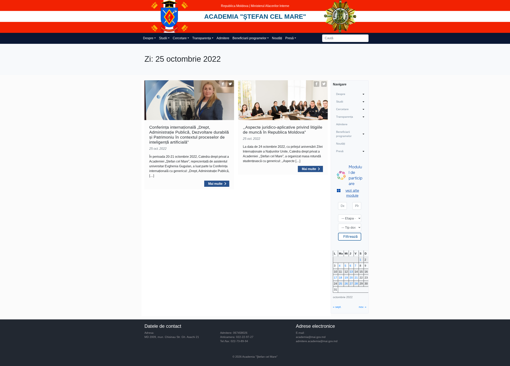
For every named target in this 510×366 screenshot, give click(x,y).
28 (356, 283)
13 (351, 271)
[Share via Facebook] (223, 84)
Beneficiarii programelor (249, 38)
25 (340, 283)
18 (340, 277)
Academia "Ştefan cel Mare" (255, 16)
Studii (163, 38)
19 (346, 277)
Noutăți (277, 38)
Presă (289, 38)
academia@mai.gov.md (311, 337)
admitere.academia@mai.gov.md (316, 341)
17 (335, 277)
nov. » (362, 306)
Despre (148, 38)
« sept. (337, 306)
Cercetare (180, 38)
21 (356, 277)
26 (346, 283)
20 (351, 277)
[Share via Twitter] (230, 84)
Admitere (223, 38)
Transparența (201, 38)
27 (351, 283)
